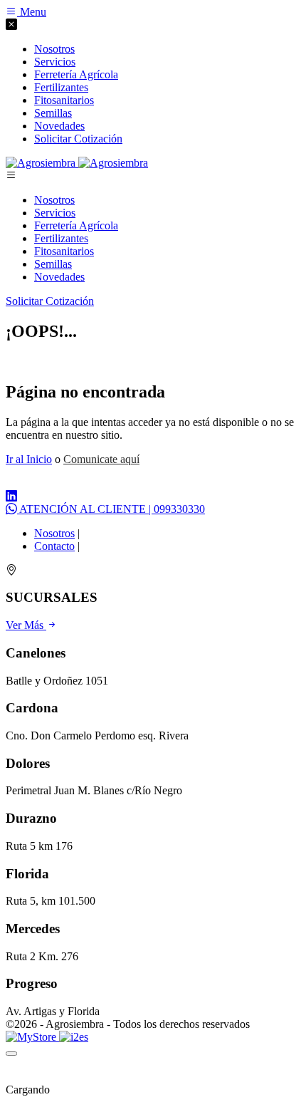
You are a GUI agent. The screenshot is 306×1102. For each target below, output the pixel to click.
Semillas (53, 264)
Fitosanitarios (64, 251)
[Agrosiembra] (77, 163)
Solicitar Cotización (78, 138)
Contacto (54, 546)
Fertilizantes (61, 238)
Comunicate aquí (101, 459)
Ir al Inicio (29, 459)
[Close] (11, 1053)
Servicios (54, 213)
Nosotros (54, 200)
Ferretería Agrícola (76, 225)
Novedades (59, 277)
